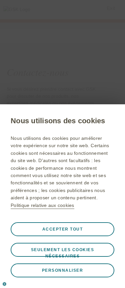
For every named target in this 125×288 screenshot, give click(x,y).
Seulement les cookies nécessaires (62, 252)
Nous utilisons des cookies (58, 121)
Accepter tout (62, 229)
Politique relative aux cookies (42, 205)
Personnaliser (62, 270)
